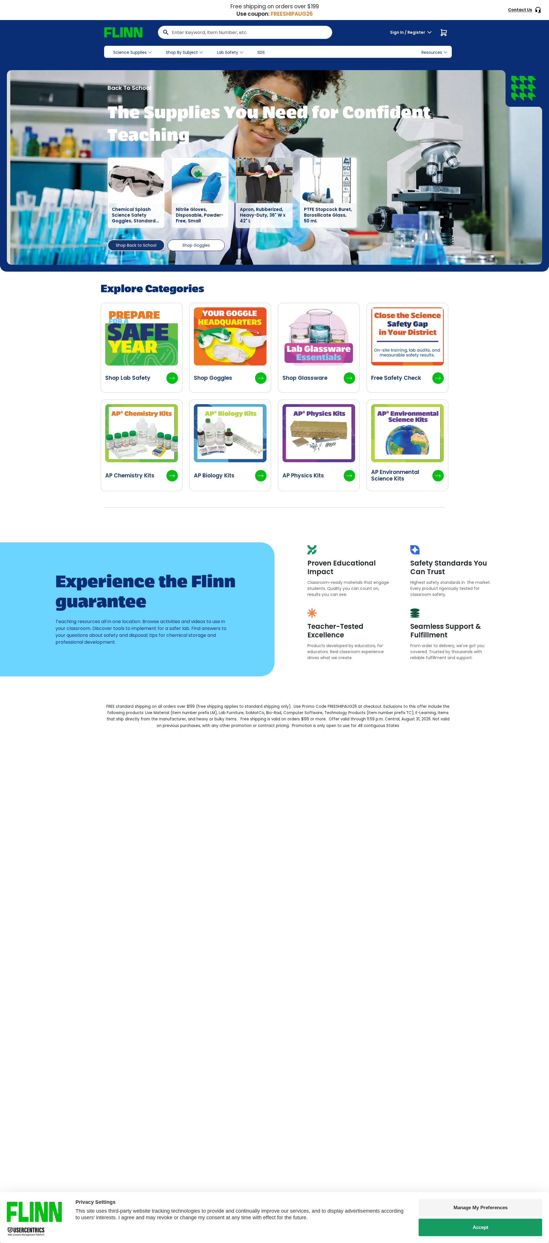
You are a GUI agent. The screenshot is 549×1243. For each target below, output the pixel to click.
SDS (261, 52)
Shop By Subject (182, 52)
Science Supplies (130, 52)
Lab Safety (227, 52)
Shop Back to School (136, 245)
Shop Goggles (196, 245)
